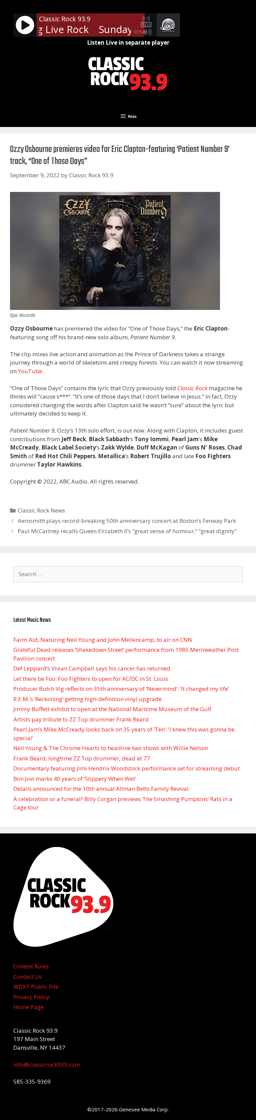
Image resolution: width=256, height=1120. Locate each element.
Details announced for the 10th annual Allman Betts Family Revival (101, 788)
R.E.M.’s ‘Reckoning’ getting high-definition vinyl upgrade (87, 699)
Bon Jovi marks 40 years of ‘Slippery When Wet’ (74, 778)
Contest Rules (31, 966)
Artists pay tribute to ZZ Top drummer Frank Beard (81, 719)
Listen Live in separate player (128, 42)
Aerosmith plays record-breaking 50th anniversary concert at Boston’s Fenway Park (127, 521)
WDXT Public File (35, 986)
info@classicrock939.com (46, 1064)
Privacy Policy (31, 997)
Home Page (28, 1007)
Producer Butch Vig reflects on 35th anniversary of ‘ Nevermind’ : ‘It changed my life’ (121, 688)
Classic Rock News (41, 510)
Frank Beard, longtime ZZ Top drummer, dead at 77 (81, 758)
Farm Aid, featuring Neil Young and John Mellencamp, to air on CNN (102, 639)
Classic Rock (192, 388)
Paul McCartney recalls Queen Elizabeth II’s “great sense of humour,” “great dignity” (127, 531)
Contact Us (27, 976)
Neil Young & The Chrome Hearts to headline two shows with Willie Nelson (110, 748)
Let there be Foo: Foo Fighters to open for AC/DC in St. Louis (90, 678)
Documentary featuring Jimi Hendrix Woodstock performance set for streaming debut (126, 768)
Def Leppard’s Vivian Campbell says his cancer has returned (91, 668)
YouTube (30, 371)
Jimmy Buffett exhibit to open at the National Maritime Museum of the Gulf (112, 709)
